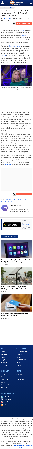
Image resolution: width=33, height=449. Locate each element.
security (3, 55)
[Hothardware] (16, 2)
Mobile (18, 357)
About (3, 374)
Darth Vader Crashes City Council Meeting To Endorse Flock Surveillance (15, 288)
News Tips (4, 379)
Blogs (3, 360)
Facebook (7, 399)
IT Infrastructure (21, 360)
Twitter (6, 396)
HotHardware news (25, 225)
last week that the (15, 46)
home (3, 7)
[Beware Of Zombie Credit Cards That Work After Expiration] (16, 302)
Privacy (18, 199)
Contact (3, 382)
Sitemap (4, 365)
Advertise (4, 377)
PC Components (21, 352)
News (11, 7)
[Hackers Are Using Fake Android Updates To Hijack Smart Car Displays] (16, 249)
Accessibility (20, 374)
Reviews (4, 354)
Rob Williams (15, 206)
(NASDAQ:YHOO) (7, 201)
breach (24, 199)
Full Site (4, 362)
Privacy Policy (5, 385)
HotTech (4, 387)
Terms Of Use (19, 448)
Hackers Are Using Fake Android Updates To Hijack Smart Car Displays (16, 261)
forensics (8, 164)
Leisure (18, 362)
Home (3, 352)
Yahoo (22, 30)
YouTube (7, 402)
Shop (18, 377)
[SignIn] (3, 2)
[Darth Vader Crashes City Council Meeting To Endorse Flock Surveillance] (16, 276)
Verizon (24, 35)
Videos (18, 365)
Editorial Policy (21, 379)
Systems (19, 354)
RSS (6, 404)
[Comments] (14, 23)
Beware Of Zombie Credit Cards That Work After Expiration (14, 315)
